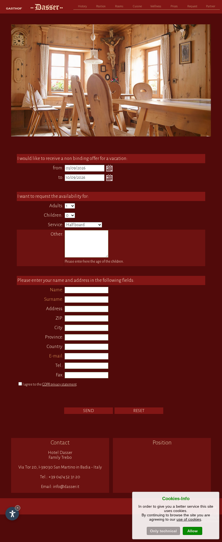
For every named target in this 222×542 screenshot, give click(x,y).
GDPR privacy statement (59, 384)
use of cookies (189, 519)
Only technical (163, 531)
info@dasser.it (66, 486)
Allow (192, 531)
